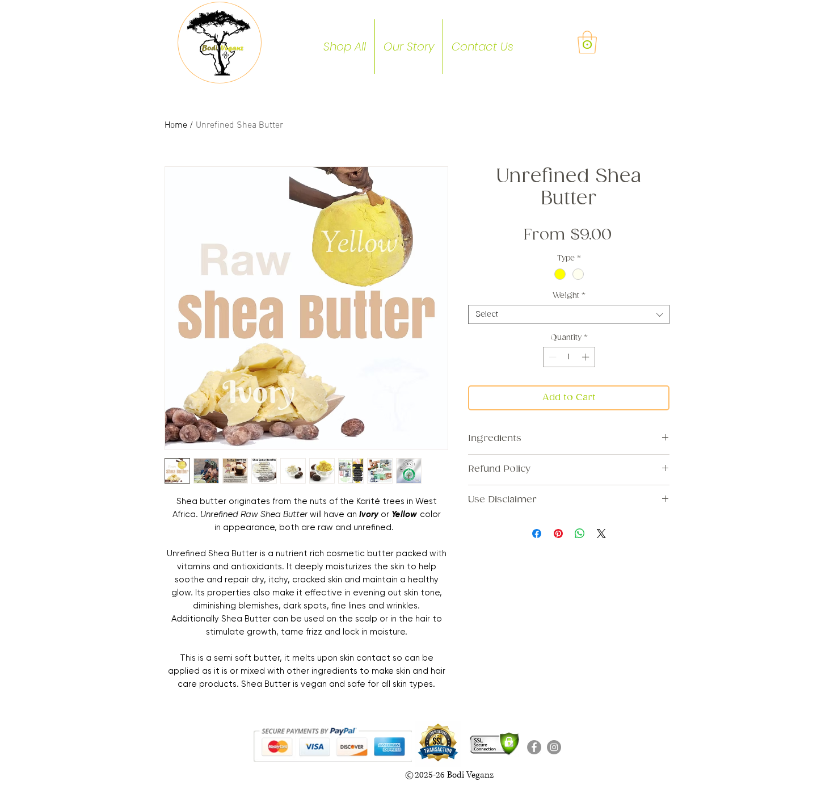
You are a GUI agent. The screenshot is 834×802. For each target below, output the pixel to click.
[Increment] (586, 357)
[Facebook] (534, 747)
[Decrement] (551, 357)
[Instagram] (554, 747)
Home (176, 125)
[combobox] (568, 314)
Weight (569, 295)
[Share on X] (601, 533)
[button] (587, 42)
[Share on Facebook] (537, 533)
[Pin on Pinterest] (558, 533)
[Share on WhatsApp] (580, 533)
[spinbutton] (569, 357)
